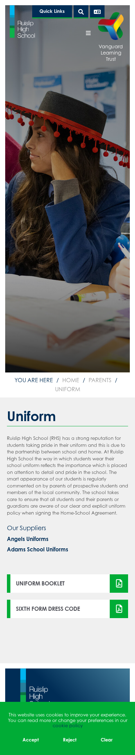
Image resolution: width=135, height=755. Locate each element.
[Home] (22, 21)
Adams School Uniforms (37, 549)
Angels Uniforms (27, 539)
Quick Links (52, 11)
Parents (100, 380)
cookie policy (68, 725)
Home (70, 380)
